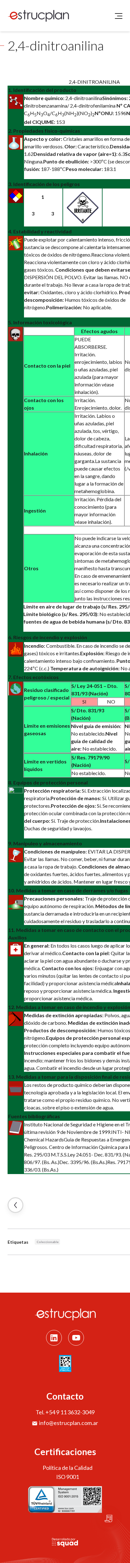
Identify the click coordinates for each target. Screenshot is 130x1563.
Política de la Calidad (67, 1467)
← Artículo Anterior (15, 1205)
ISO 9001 (67, 1476)
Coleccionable (48, 1242)
